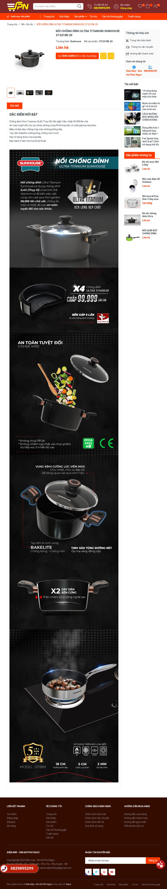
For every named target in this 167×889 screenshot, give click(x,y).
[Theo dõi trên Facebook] (88, 872)
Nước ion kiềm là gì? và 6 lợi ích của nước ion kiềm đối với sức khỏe (151, 106)
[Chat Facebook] (134, 67)
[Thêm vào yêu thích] (103, 56)
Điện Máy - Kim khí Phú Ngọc (39, 884)
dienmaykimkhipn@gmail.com (55, 868)
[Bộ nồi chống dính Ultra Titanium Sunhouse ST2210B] (132, 220)
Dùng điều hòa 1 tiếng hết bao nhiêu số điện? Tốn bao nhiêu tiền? (150, 130)
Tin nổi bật (131, 84)
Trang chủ (49, 16)
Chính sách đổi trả (94, 822)
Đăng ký (11, 822)
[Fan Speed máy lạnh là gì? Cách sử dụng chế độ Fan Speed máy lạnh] (132, 142)
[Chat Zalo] (150, 67)
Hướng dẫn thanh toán (136, 818)
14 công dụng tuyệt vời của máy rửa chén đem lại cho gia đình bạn (150, 93)
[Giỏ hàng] (148, 6)
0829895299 (102, 8)
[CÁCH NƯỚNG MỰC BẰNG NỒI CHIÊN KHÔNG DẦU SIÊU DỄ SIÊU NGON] (132, 118)
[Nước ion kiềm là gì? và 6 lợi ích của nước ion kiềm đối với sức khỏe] (132, 106)
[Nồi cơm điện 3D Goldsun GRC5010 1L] (132, 186)
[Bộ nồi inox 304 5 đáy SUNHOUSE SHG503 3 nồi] (132, 168)
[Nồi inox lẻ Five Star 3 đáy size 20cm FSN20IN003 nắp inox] (132, 203)
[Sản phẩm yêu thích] (140, 6)
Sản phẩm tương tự (139, 155)
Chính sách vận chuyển (97, 818)
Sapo (68, 884)
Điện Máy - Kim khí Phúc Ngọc (134, 73)
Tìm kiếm (12, 814)
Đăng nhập (126, 8)
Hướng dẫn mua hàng (135, 814)
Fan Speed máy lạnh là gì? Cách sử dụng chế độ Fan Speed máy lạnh (150, 141)
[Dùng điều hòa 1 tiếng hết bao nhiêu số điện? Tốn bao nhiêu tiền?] (132, 130)
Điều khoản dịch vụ (134, 826)
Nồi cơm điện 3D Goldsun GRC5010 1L (151, 182)
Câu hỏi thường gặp (112, 16)
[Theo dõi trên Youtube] (112, 872)
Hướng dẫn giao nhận (135, 822)
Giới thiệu (64, 16)
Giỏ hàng (11, 826)
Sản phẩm (79, 16)
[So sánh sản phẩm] (155, 6)
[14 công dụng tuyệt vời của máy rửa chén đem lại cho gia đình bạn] (132, 94)
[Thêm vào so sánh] (111, 56)
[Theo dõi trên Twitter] (96, 872)
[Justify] (79, 6)
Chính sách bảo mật (95, 814)
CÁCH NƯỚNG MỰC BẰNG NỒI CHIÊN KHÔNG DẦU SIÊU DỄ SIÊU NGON (150, 117)
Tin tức (93, 16)
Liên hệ (49, 837)
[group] (30, 57)
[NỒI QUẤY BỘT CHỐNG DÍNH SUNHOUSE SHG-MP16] (132, 237)
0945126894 (68, 56)
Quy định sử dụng (94, 826)
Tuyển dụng (134, 16)
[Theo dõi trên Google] (104, 872)
